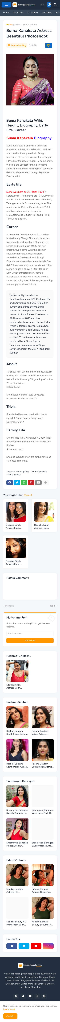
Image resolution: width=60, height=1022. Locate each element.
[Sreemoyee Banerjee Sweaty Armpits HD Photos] (17, 796)
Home (6, 12)
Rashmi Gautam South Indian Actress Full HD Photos (17, 733)
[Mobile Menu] (6, 4)
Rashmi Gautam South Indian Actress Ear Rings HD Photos (42, 765)
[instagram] (48, 946)
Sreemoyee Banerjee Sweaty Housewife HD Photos (42, 844)
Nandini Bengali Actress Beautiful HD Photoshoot (41, 891)
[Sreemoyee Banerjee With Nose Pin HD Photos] (43, 796)
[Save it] (48, 45)
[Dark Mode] (42, 4)
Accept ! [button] (10, 1016)
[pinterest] (44, 996)
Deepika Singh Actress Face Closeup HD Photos (13, 527)
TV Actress (32, 12)
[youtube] (36, 946)
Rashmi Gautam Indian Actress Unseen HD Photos (42, 733)
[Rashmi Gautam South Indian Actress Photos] (17, 750)
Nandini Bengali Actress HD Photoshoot (14, 891)
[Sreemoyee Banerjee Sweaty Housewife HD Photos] (43, 829)
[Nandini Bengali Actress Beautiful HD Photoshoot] (43, 875)
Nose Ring (47, 12)
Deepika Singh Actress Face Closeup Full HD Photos (14, 563)
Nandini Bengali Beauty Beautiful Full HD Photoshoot (43, 923)
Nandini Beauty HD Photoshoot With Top (16, 923)
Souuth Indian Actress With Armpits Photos (14, 686)
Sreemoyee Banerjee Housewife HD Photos (17, 844)
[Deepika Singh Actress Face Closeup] (44, 512)
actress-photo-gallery (26, 25)
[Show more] (45, 482)
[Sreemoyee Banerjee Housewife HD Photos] (17, 829)
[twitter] (24, 946)
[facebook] (11, 946)
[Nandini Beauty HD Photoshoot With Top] (17, 908)
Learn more (9, 1009)
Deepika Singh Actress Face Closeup (41, 527)
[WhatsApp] (24, 482)
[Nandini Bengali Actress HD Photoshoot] (17, 875)
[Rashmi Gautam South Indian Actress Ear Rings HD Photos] (43, 750)
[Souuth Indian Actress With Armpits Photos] (17, 671)
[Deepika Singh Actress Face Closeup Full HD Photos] (16, 548)
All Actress (18, 12)
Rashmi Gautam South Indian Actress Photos (17, 765)
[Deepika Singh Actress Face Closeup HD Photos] (16, 512)
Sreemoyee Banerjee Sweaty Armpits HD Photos (17, 812)
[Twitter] (17, 482)
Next (52, 605)
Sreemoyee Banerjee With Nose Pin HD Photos (42, 812)
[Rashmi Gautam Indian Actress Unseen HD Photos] (43, 717)
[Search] (56, 4)
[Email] (38, 482)
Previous (9, 605)
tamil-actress (14, 475)
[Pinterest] (31, 482)
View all (28, 495)
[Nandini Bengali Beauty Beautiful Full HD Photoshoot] (43, 908)
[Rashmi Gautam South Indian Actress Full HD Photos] (17, 717)
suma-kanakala (39, 472)
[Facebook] (9, 482)
